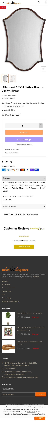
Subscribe (41, 394)
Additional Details (9, 206)
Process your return (8, 288)
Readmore (36, 277)
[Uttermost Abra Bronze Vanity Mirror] (24, 39)
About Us (5, 281)
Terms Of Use (6, 291)
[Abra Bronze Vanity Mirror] (13, 78)
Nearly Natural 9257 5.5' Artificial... (30, 313)
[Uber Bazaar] (13, 3)
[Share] (2, 162)
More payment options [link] (24, 145)
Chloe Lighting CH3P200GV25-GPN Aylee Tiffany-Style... (30, 328)
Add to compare (13, 149)
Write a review (24, 247)
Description (7, 178)
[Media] (43, 68)
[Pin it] (11, 162)
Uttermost (7, 95)
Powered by (34, 228)
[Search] (39, 3)
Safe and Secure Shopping (10, 301)
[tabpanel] (24, 39)
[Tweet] (7, 162)
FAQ (3, 294)
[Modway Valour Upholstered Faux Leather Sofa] (8, 346)
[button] (41, 127)
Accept (39, 418)
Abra (14, 95)
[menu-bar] (4, 3)
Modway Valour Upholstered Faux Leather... (29, 342)
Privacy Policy (6, 298)
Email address (8, 394)
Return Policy (6, 284)
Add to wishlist (12, 153)
